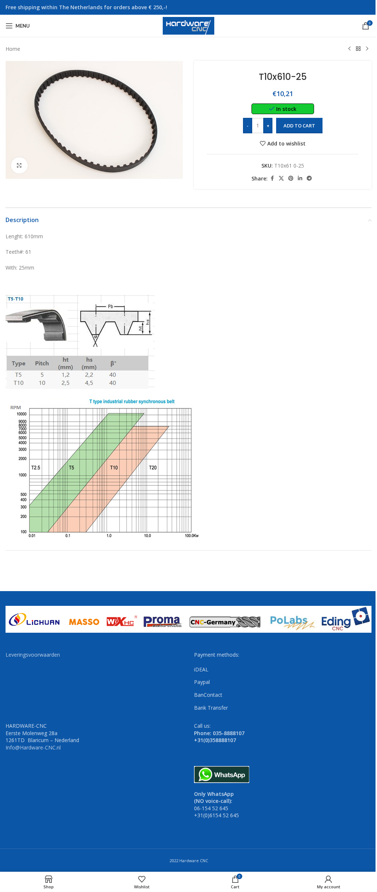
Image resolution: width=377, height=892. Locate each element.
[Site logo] (188, 25)
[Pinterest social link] (291, 178)
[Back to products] (358, 49)
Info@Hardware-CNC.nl (33, 747)
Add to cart (299, 125)
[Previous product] (349, 49)
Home (13, 48)
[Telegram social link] (309, 178)
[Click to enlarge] (19, 165)
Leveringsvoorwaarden (33, 654)
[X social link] (281, 178)
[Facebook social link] (272, 178)
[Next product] (367, 49)
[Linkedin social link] (300, 178)
